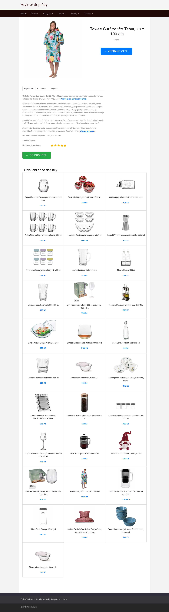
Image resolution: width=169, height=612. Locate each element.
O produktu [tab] (28, 88)
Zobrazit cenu (118, 51)
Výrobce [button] (88, 13)
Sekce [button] (61, 13)
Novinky (34, 13)
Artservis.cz (32, 606)
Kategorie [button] (47, 13)
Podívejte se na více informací (73, 98)
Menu (23, 13)
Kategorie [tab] (53, 88)
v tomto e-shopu (87, 131)
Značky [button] (74, 13)
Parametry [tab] (41, 88)
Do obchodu (38, 155)
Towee (116, 39)
